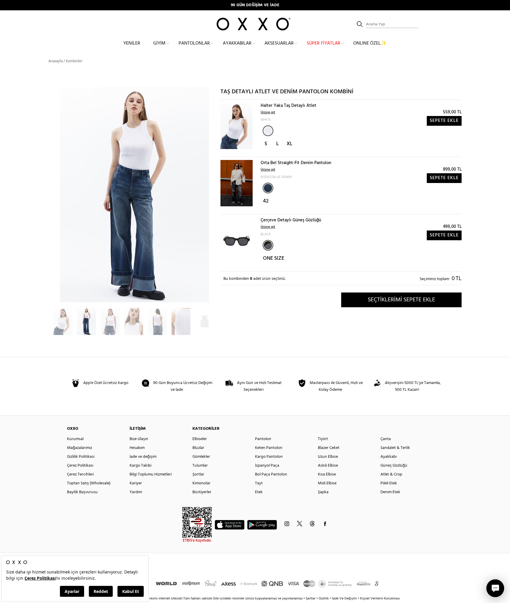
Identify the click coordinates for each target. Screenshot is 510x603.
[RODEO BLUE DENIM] (268, 188)
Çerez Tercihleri (80, 474)
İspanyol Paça (267, 465)
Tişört (323, 439)
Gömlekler (201, 456)
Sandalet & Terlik (395, 448)
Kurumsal (75, 439)
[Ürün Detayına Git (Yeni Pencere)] (236, 125)
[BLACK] (268, 245)
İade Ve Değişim (344, 599)
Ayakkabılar (237, 43)
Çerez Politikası (80, 465)
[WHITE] (268, 130)
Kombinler (74, 61)
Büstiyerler (201, 492)
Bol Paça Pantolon (271, 474)
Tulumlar (200, 465)
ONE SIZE (273, 258)
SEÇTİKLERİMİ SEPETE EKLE (401, 300)
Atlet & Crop (391, 474)
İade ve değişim (143, 456)
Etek (259, 492)
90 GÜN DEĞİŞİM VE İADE (255, 5)
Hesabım (137, 448)
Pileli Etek (388, 483)
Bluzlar (198, 448)
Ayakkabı (388, 456)
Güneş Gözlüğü (393, 465)
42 (266, 201)
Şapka (323, 492)
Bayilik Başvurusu (82, 492)
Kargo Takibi (140, 465)
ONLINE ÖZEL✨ (370, 43)
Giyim (159, 43)
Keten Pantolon (268, 448)
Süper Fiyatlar (323, 43)
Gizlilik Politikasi (80, 456)
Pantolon (263, 439)
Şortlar (198, 474)
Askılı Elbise (328, 465)
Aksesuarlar (279, 43)
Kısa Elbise (327, 474)
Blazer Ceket (328, 448)
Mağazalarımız (79, 448)
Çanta (385, 439)
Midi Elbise (327, 483)
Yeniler (131, 43)
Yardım (136, 492)
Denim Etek (390, 492)
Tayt (259, 483)
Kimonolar (201, 483)
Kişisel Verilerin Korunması (380, 599)
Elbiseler (199, 439)
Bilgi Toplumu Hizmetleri (151, 474)
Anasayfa (55, 61)
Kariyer (136, 483)
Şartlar (311, 599)
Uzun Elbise (328, 456)
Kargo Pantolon (269, 456)
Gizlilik (324, 599)
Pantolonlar (194, 43)
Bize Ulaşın (139, 439)
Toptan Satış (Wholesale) (88, 483)
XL (289, 144)
